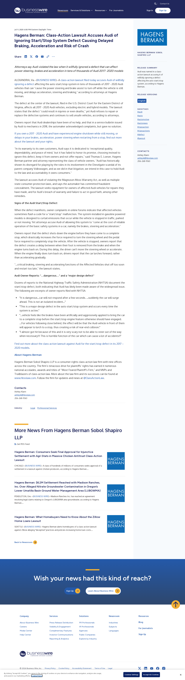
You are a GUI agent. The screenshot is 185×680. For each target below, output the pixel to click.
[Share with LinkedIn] (26, 57)
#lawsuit (141, 138)
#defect (140, 134)
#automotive (143, 119)
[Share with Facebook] (37, 57)
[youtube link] (151, 668)
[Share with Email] (42, 57)
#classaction (143, 127)
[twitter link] (139, 668)
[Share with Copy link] (48, 57)
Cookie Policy (36, 676)
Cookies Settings (131, 675)
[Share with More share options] (53, 57)
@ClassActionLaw (93, 378)
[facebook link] (157, 668)
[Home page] (30, 10)
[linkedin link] (145, 668)
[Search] (155, 4)
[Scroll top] (175, 604)
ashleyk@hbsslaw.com (24, 395)
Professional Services (47, 408)
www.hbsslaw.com (25, 378)
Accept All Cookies (151, 675)
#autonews (142, 123)
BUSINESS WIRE (46, 80)
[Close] (180, 675)
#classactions (143, 130)
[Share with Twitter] (31, 57)
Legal (32, 408)
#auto (140, 115)
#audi (139, 112)
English (141, 101)
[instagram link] (163, 668)
